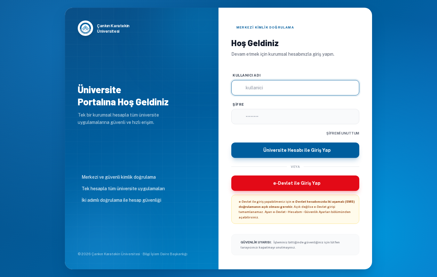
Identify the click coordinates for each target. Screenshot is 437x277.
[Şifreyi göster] (356, 116)
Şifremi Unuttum (342, 133)
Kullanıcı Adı (246, 75)
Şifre (238, 104)
